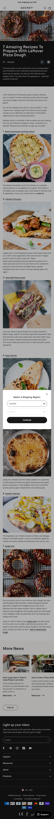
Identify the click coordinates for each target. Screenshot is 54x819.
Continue (27, 420)
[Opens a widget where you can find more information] (42, 815)
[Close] (47, 394)
